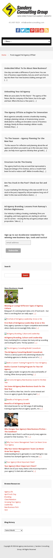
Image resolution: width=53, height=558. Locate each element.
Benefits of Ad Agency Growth (17, 404)
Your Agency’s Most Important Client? (20, 466)
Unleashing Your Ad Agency (17, 92)
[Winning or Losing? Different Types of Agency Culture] (26, 296)
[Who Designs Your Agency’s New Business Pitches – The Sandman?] (26, 420)
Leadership (8, 505)
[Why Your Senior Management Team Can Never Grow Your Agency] (26, 443)
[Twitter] (23, 30)
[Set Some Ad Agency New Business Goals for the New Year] (26, 381)
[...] (35, 314)
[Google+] (37, 30)
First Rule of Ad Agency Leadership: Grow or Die (24, 323)
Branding (7, 497)
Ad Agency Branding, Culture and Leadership (23, 338)
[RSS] (46, 30)
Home (4, 55)
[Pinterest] (32, 30)
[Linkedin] (27, 30)
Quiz (6, 510)
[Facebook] (18, 30)
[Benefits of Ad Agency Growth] (26, 399)
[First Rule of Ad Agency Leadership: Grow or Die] (26, 319)
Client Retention (10, 500)
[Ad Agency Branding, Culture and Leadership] (26, 333)
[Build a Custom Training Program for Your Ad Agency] (26, 363)
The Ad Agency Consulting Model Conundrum (23, 352)
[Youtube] (42, 30)
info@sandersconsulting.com (32, 22)
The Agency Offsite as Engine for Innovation (26, 112)
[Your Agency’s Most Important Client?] (26, 462)
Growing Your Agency (12, 502)
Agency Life (8, 492)
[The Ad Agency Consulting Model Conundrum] (26, 348)
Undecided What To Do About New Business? (25, 68)
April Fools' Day (10, 494)
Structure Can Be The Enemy (18, 162)
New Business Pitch (11, 507)
